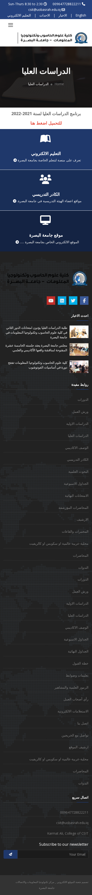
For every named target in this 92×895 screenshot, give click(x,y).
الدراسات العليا (78, 435)
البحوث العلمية (78, 471)
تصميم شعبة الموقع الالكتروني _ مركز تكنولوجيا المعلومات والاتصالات (52, 882)
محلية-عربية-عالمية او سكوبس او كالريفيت (58, 543)
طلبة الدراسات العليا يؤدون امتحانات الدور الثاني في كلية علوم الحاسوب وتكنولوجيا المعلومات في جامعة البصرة (36, 332)
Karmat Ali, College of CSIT (67, 833)
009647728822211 (67, 4)
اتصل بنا (82, 723)
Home (59, 84)
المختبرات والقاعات (75, 531)
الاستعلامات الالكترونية (73, 711)
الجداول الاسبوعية (76, 483)
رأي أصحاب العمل (75, 699)
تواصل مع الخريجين (75, 735)
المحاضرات (80, 555)
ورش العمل (80, 411)
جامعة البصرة (46, 888)
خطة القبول (80, 663)
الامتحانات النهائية (76, 495)
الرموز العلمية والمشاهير (71, 687)
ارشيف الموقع (78, 747)
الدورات (83, 399)
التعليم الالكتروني (19, 15)
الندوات (83, 567)
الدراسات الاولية (77, 423)
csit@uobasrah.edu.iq (44, 9)
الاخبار (63, 15)
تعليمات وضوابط (77, 675)
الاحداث (44, 15)
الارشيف (82, 519)
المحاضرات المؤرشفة (73, 507)
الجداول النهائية (78, 651)
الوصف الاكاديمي (76, 447)
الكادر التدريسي (77, 459)
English (80, 15)
